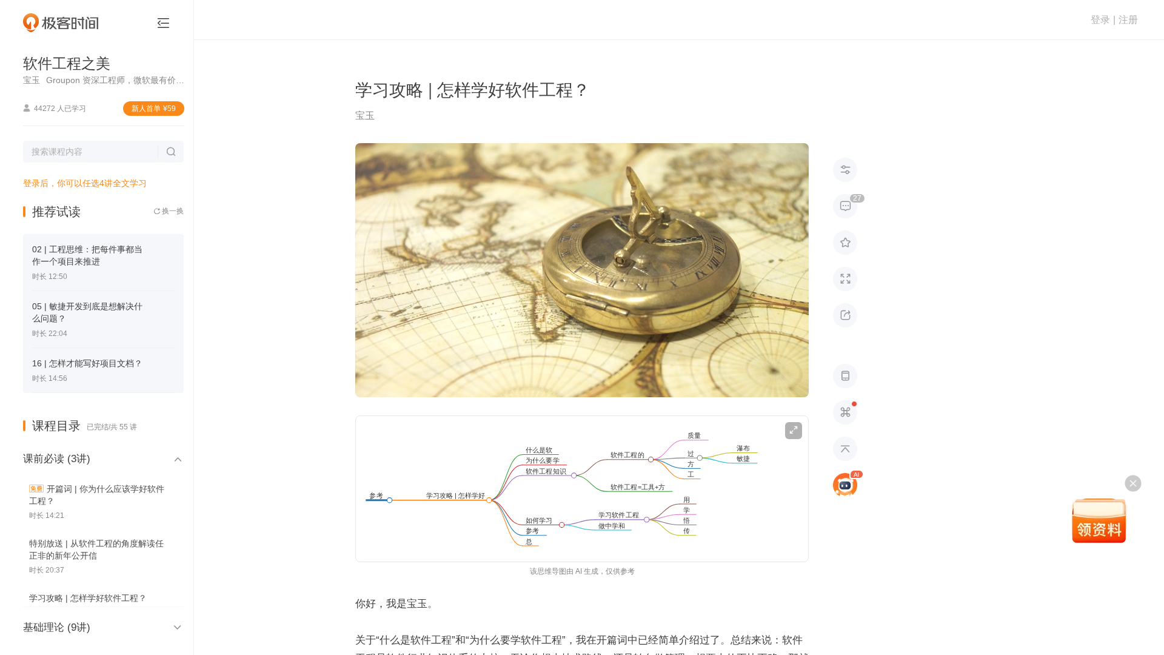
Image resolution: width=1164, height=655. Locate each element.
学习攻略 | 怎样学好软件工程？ (88, 598)
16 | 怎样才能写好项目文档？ (87, 363)
